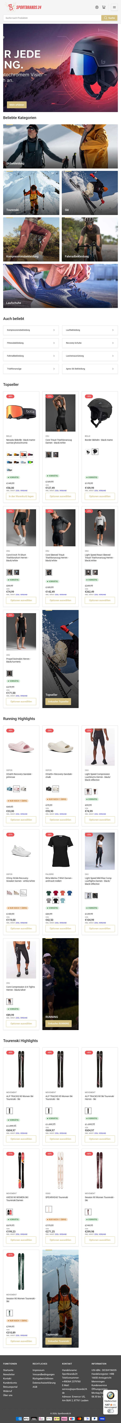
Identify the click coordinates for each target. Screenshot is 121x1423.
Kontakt (7, 1378)
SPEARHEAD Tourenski (57, 1197)
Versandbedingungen (44, 1374)
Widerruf (7, 1391)
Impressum (38, 1370)
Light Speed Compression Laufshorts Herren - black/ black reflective (98, 777)
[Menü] (116, 1392)
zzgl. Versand (21, 490)
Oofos (9, 770)
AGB (35, 1386)
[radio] (9, 454)
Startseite (8, 1370)
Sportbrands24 (64, 1413)
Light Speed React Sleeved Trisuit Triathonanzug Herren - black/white (99, 558)
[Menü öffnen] (114, 7)
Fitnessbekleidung (15, 343)
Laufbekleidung (73, 330)
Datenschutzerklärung (44, 1382)
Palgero (50, 874)
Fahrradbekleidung (15, 356)
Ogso (48, 1193)
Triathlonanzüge (14, 369)
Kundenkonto (10, 1382)
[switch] (110, 1411)
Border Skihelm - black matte (99, 440)
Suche (111, 18)
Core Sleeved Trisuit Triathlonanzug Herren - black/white (57, 558)
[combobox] (60, 18)
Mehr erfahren (16, 104)
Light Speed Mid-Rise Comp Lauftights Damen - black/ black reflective (98, 881)
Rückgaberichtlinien (43, 1378)
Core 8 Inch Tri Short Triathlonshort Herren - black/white (17, 558)
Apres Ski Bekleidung (75, 369)
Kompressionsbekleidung (18, 330)
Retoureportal (10, 1386)
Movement (11, 1092)
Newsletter (9, 1374)
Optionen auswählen (60, 496)
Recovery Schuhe (73, 343)
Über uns (7, 1395)
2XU (47, 436)
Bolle (9, 436)
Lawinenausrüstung (75, 356)
